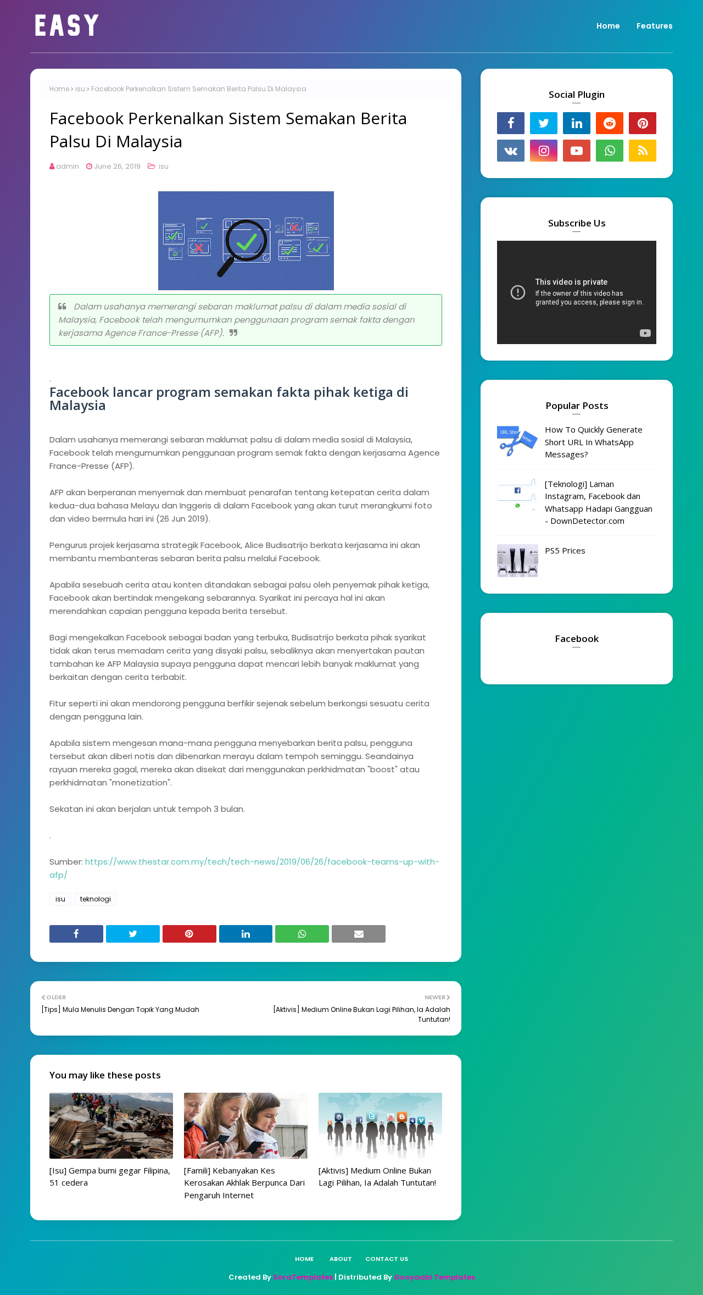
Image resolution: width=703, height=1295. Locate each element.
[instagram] (543, 151)
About (341, 1258)
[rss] (642, 151)
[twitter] (543, 123)
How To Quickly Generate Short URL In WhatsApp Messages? (594, 442)
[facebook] (511, 123)
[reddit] (609, 123)
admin (67, 166)
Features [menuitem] (655, 25)
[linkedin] (576, 123)
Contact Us (386, 1258)
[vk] (511, 151)
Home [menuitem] (608, 25)
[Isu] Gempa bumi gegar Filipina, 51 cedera (109, 1176)
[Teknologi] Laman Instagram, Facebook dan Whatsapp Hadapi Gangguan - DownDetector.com (598, 502)
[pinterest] (642, 123)
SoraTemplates (303, 1277)
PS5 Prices (565, 550)
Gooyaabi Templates (434, 1277)
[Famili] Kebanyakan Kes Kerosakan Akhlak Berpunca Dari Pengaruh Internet (244, 1182)
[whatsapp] (609, 151)
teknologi (95, 899)
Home (59, 88)
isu (80, 88)
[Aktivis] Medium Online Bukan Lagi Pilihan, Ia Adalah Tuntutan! (377, 1176)
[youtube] (576, 151)
